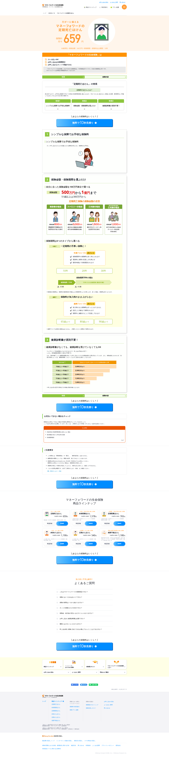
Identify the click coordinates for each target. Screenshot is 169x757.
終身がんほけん (56, 714)
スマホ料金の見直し (90, 741)
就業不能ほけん (56, 720)
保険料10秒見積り (75, 707)
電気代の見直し (78, 741)
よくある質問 (96, 745)
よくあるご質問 (114, 2)
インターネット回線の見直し (64, 741)
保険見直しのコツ (91, 708)
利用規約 (88, 745)
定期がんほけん (56, 717)
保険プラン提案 (74, 710)
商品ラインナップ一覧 (58, 701)
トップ (44, 13)
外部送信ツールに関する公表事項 (51, 749)
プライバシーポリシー (108, 745)
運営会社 (118, 745)
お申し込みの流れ (103, 2)
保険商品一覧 (51, 13)
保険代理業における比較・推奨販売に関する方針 (55, 745)
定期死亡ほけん (56, 704)
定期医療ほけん (56, 711)
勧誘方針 (73, 745)
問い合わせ (122, 2)
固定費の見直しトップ (48, 741)
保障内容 (105, 77)
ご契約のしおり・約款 (55, 471)
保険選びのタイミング (92, 705)
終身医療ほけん (56, 707)
